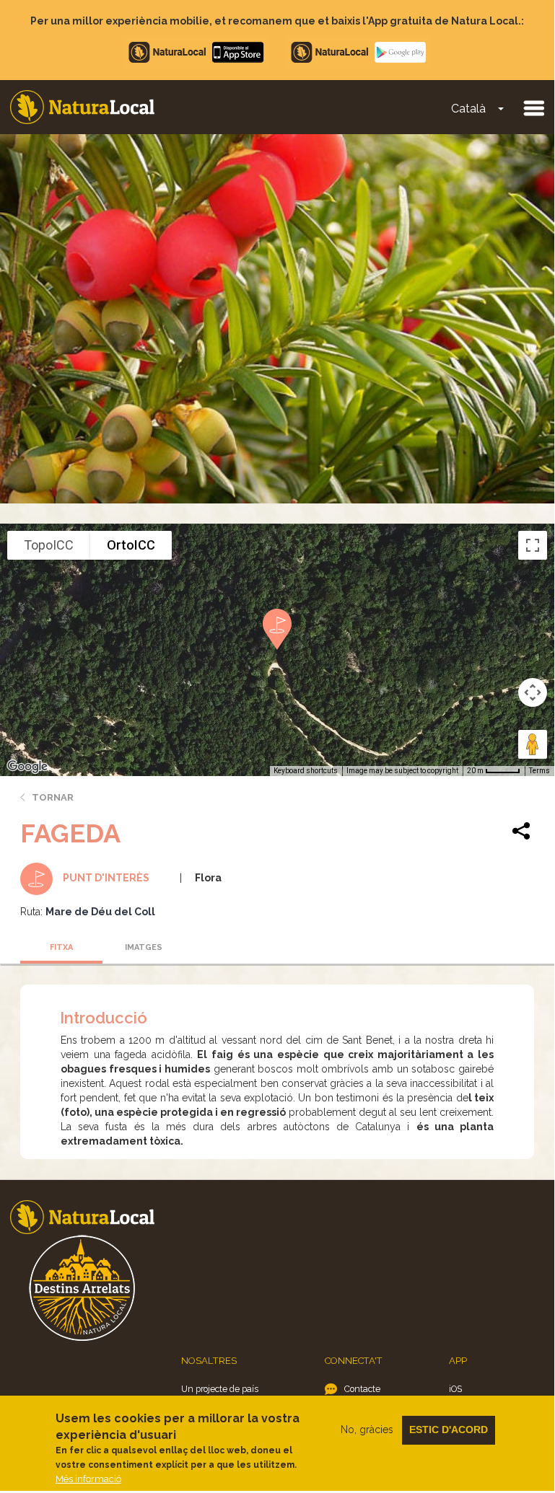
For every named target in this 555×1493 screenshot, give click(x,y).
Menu (533, 107)
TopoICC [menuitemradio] (49, 544)
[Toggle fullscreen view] (532, 545)
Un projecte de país (219, 1388)
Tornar (53, 797)
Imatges (143, 947)
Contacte (362, 1388)
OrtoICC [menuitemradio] (131, 544)
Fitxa (61, 947)
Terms (539, 771)
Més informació (88, 1479)
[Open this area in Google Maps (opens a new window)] (27, 766)
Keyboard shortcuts (306, 771)
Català (468, 108)
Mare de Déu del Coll (100, 911)
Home (82, 107)
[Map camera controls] (532, 692)
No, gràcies (367, 1429)
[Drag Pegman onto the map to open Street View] (532, 744)
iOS (455, 1388)
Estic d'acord (448, 1429)
